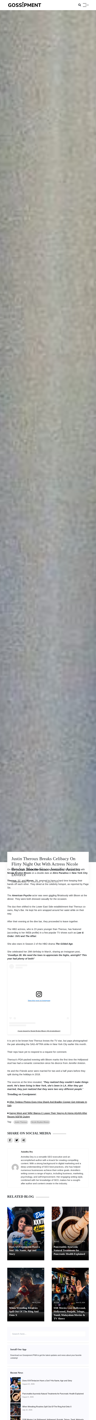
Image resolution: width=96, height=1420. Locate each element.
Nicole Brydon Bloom (40, 1122)
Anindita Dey (27, 1152)
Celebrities (14, 1241)
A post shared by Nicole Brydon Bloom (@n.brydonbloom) (39, 1031)
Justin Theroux (21, 1122)
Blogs (56, 1241)
